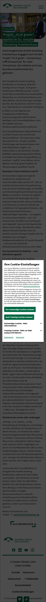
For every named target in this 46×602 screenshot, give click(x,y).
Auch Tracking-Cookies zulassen (19, 317)
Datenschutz (8, 337)
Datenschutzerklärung (31, 286)
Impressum (20, 337)
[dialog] (23, 301)
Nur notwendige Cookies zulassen (20, 309)
